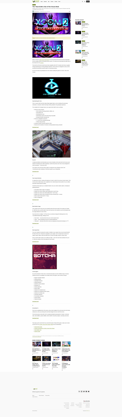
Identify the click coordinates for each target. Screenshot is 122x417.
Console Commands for (44, 328)
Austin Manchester (65, 352)
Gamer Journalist (66, 405)
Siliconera (72, 404)
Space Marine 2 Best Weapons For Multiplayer (56, 350)
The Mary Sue (88, 405)
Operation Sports (79, 405)
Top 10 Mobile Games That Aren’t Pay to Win (56, 364)
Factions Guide (37, 331)
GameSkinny (72, 405)
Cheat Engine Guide (38, 326)
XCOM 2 (42, 62)
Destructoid (88, 404)
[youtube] (89, 391)
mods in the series (44, 59)
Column (55, 1)
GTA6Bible (67, 408)
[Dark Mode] (85, 1)
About (33, 395)
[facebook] (86, 391)
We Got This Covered (79, 404)
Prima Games (67, 404)
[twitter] (84, 391)
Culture (52, 1)
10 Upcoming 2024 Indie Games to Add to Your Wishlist (66, 350)
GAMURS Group (88, 410)
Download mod (35, 127)
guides (46, 324)
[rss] (79, 391)
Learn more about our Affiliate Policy (36, 336)
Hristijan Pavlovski (35, 352)
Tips (48, 1)
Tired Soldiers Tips (37, 329)
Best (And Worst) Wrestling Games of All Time (36, 350)
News (42, 1)
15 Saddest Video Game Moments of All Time (46, 350)
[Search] (82, 1)
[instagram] (82, 391)
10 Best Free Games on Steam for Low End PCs (46, 364)
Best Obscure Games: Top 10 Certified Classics (36, 364)
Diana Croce (64, 368)
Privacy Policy (47, 395)
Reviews (45, 1)
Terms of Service (41, 395)
